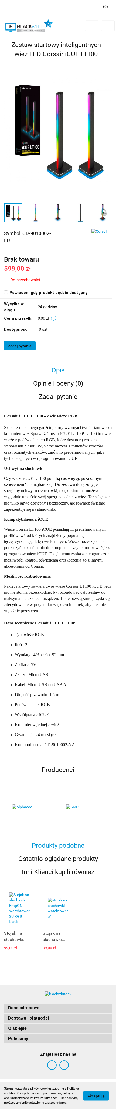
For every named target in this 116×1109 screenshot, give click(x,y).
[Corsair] (99, 231)
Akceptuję (96, 1096)
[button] (58, 1008)
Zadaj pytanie (20, 346)
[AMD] (85, 807)
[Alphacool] (31, 807)
